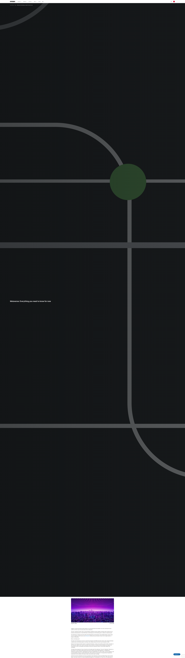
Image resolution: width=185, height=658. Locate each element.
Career (39, 1)
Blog (42, 1)
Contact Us (176, 654)
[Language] (174, 1)
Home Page (12, 5)
